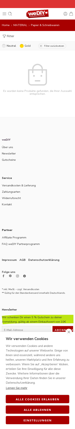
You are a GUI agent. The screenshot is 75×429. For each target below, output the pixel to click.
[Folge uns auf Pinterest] (10, 275)
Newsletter (9, 153)
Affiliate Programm (14, 237)
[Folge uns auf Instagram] (17, 276)
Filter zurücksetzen (54, 45)
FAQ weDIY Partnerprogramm (21, 244)
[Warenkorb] (71, 13)
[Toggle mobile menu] (4, 13)
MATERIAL (20, 25)
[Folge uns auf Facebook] (3, 275)
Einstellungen (37, 420)
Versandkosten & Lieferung (19, 185)
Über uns (7, 147)
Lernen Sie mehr (16, 388)
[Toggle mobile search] (10, 14)
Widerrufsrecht (11, 198)
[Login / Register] (65, 13)
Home (6, 25)
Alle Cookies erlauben (37, 399)
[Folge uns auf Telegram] (24, 276)
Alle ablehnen (37, 410)
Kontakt (7, 204)
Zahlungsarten (11, 192)
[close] (69, 332)
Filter (10, 36)
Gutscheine (9, 160)
